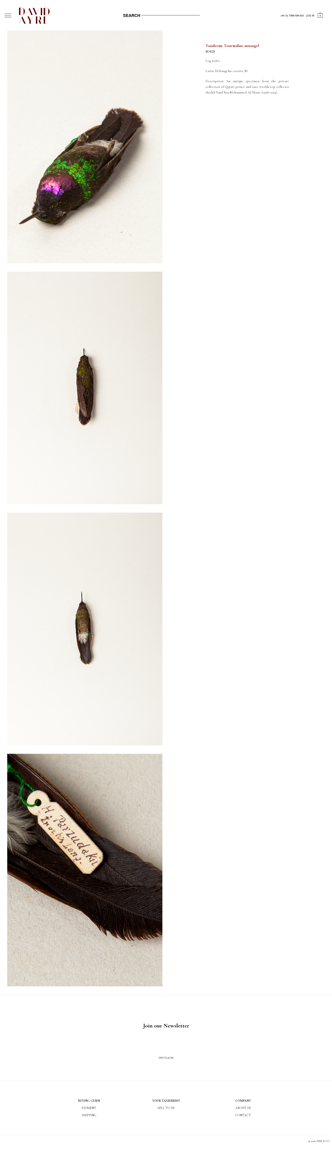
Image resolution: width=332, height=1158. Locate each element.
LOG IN (310, 15)
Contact (243, 1115)
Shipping (89, 1115)
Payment (89, 1108)
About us (243, 1108)
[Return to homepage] (27, 23)
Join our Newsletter (166, 1025)
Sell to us (166, 1108)
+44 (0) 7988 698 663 (292, 15)
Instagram (166, 1057)
